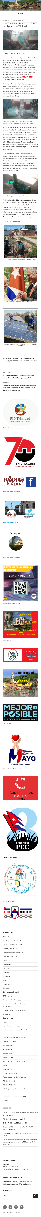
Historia (5, 1022)
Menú (21, 13)
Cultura (5, 960)
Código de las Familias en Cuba (13, 953)
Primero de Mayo (8, 1057)
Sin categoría (7, 1069)
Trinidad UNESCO (9, 1085)
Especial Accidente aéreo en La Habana (16, 1000)
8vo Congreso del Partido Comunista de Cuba (18, 941)
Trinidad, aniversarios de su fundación (15, 1089)
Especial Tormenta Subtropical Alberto (16, 1010)
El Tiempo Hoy (8, 996)
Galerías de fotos (8, 1018)
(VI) (23, 79)
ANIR (4, 86)
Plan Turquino (7, 1049)
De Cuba (16, 360)
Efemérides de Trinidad (11, 992)
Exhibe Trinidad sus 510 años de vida (15, 1123)
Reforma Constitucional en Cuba (14, 1061)
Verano (5, 1101)
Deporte (5, 980)
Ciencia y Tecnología (14, 358)
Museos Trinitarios (9, 1034)
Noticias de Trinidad (28, 360)
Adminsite (19, 20)
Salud (8, 362)
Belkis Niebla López (18, 53)
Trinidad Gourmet (9, 1081)
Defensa (6, 972)
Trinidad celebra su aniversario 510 (14, 1119)
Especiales (6, 1014)
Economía (6, 984)
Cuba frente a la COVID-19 (11, 957)
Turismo (5, 1093)
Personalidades (8, 1045)
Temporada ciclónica (10, 1073)
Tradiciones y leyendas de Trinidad (14, 1077)
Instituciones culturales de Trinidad (15, 1030)
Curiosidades (7, 964)
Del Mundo (6, 976)
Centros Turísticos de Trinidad (13, 945)
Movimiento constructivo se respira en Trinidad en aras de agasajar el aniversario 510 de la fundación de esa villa (20, 1142)
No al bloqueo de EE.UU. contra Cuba (15, 1038)
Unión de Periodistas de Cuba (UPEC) (15, 1097)
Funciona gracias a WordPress (12, 1212)
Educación (6, 988)
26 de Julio (6, 937)
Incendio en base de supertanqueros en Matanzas (19, 1026)
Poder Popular (7, 1053)
